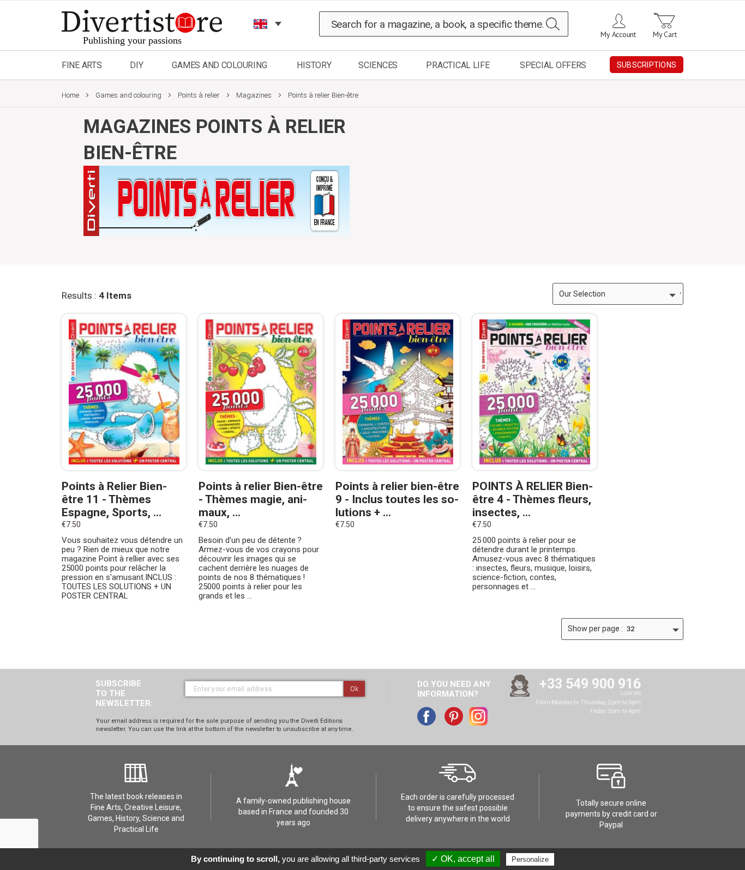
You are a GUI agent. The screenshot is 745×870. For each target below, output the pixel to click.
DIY (136, 65)
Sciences (378, 65)
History (314, 65)
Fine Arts (82, 65)
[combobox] (444, 24)
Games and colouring (219, 65)
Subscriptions (646, 65)
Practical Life (457, 65)
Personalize (530, 859)
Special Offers (553, 65)
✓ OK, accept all (463, 858)
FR (261, 38)
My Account (618, 34)
